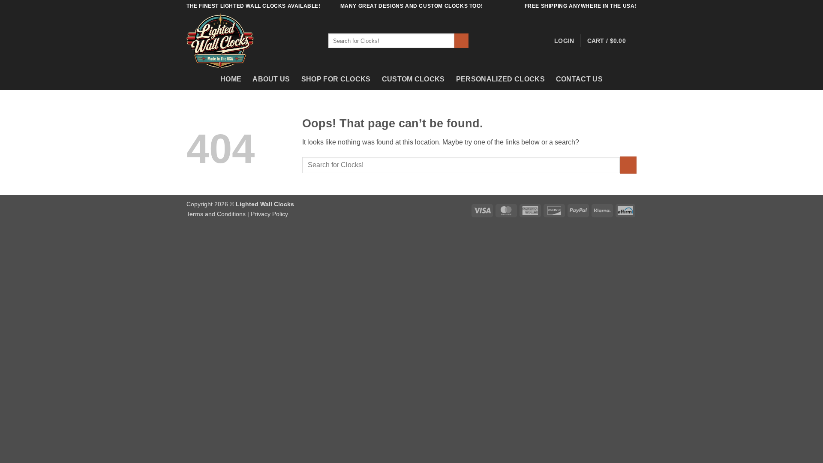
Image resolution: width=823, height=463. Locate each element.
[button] (564, 40)
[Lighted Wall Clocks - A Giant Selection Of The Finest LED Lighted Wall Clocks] (250, 41)
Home (230, 79)
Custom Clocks (413, 79)
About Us (271, 79)
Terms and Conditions (216, 213)
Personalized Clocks (500, 79)
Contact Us (579, 79)
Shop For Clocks (336, 79)
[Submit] (461, 40)
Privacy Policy (269, 213)
